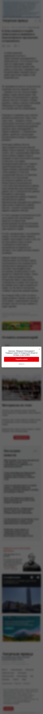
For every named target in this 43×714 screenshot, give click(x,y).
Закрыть (21, 364)
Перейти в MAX (22, 359)
